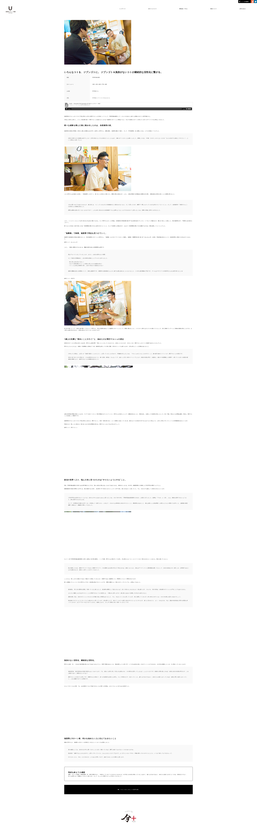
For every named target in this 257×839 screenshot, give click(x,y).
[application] (128, 109)
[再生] (66, 109)
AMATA (73, 278)
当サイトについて (152, 8)
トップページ (122, 8)
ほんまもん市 (74, 242)
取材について (213, 8)
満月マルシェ (74, 427)
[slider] (189, 109)
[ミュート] (186, 109)
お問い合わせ (242, 8)
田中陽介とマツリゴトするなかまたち (101, 98)
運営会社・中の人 (183, 8)
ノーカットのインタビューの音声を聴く (129, 789)
